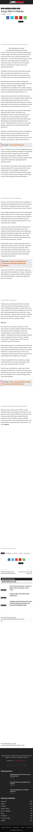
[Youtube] (25, 765)
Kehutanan (14, 8)
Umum (2, 813)
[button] (31, 2)
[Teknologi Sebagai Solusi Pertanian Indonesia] (5, 792)
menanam (15, 553)
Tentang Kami (29, 827)
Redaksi (22, 827)
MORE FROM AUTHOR (9, 582)
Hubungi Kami (16, 827)
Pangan (2, 8)
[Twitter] (16, 765)
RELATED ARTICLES (8, 579)
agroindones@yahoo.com (19, 760)
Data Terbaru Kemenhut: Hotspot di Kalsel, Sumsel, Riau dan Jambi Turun (20, 588)
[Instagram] (12, 765)
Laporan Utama (5, 808)
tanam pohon (27, 553)
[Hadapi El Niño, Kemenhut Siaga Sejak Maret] (5, 595)
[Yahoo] (20, 765)
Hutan (18, 8)
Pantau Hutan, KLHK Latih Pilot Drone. (25, 572)
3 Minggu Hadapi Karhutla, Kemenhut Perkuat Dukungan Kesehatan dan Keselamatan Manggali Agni (21, 603)
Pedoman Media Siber (6, 827)
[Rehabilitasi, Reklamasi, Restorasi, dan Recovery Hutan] (5, 776)
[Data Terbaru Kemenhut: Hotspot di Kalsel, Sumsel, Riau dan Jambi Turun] (5, 588)
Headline (3, 820)
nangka (20, 553)
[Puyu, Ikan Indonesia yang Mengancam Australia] (5, 784)
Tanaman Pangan (5, 818)
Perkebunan (4, 815)
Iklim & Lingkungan (6, 811)
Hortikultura (7, 8)
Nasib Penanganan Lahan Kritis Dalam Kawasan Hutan (8, 572)
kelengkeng (8, 553)
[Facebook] (7, 765)
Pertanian (3, 806)
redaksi (4, 14)
